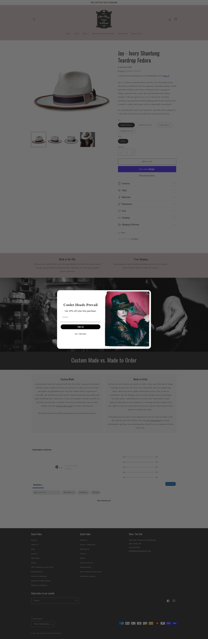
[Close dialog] (148, 292)
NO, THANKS (80, 334)
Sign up (80, 327)
